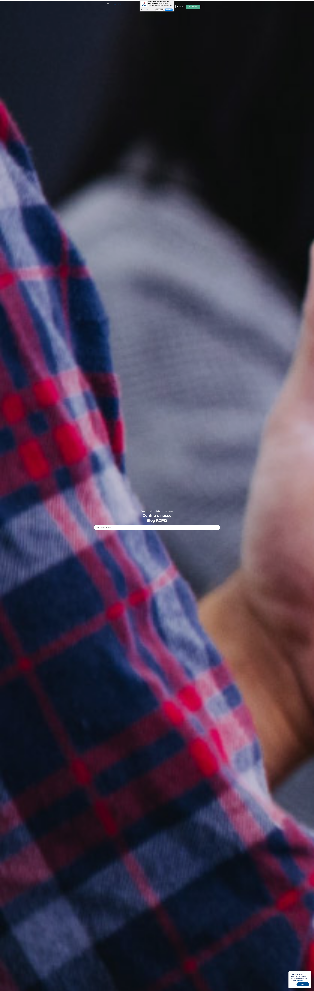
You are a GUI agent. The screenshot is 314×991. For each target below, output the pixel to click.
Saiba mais (300, 980)
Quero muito (169, 9)
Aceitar (303, 984)
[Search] (218, 527)
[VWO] (147, 9)
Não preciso (159, 9)
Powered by (143, 9)
